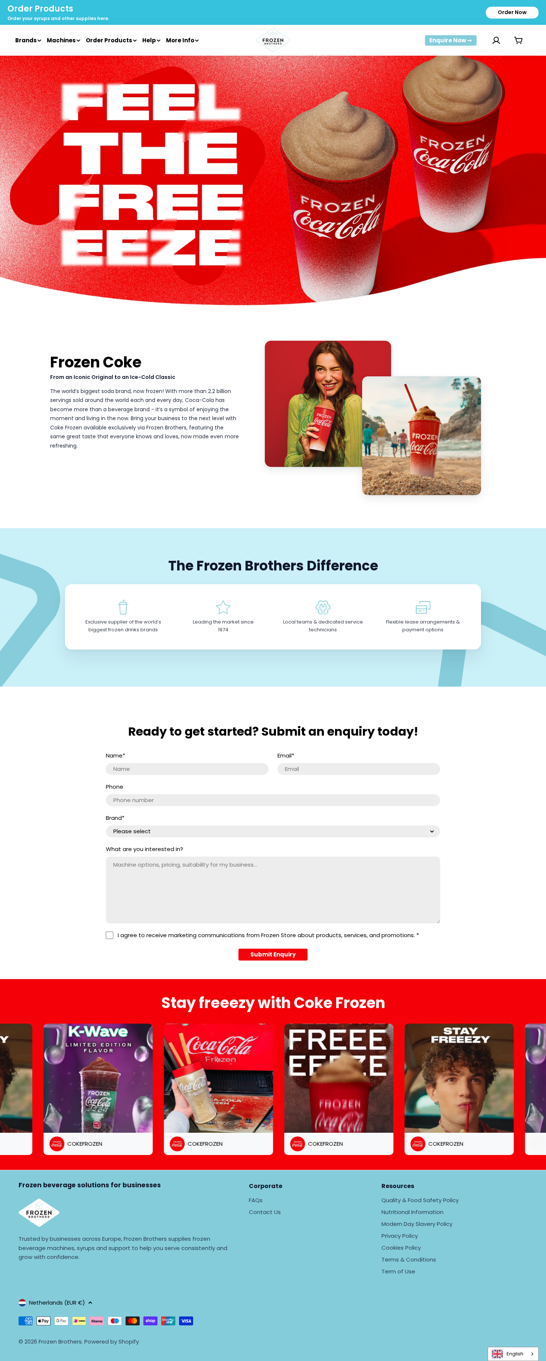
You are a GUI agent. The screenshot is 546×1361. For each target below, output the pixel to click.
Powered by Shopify (111, 1341)
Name (115, 755)
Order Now (512, 12)
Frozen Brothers (60, 1341)
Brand (115, 818)
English (515, 1353)
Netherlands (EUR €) (57, 1302)
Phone (114, 787)
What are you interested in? (144, 849)
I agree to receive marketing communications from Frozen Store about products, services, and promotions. (268, 935)
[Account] (487, 40)
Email (285, 755)
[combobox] (513, 1354)
